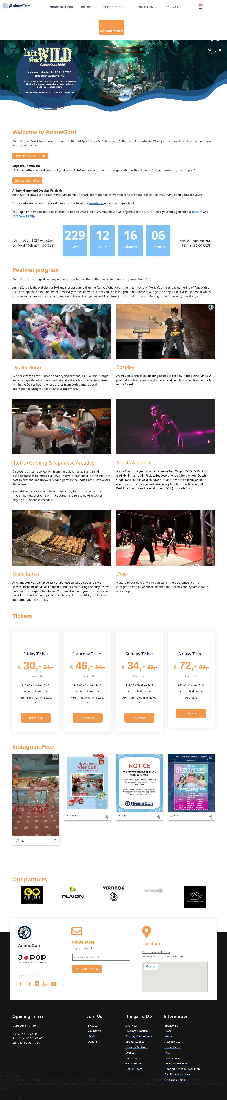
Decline (16, 1097)
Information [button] (144, 7)
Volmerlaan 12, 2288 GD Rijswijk (163, 957)
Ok (4, 1097)
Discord (197, 212)
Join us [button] (86, 7)
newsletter (96, 203)
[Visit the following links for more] (20, 983)
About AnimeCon (61, 7)
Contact (172, 7)
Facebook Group (23, 216)
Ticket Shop (36, 718)
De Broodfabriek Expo (156, 952)
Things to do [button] (113, 7)
